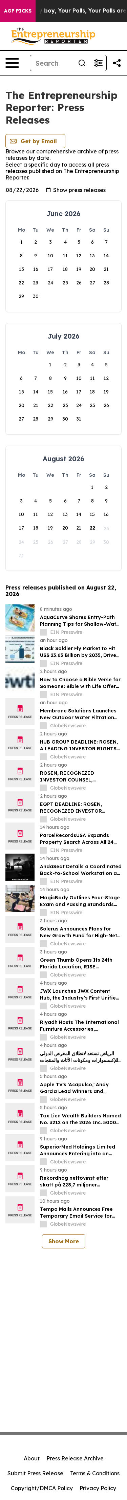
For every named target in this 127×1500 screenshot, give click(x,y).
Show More (63, 1241)
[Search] (82, 63)
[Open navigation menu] (12, 63)
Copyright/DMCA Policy (42, 1488)
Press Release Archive (75, 1458)
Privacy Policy (98, 1488)
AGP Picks (17, 11)
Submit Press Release (35, 1473)
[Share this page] (117, 63)
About (32, 1458)
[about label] (43, 632)
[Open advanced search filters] (98, 63)
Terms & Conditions (95, 1473)
